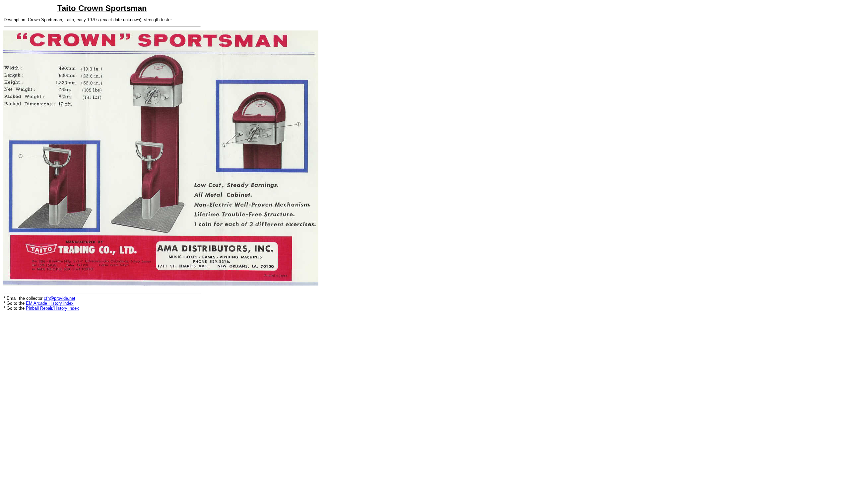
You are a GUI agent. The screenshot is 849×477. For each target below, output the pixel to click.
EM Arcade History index (50, 303)
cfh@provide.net (59, 298)
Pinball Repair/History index (52, 308)
